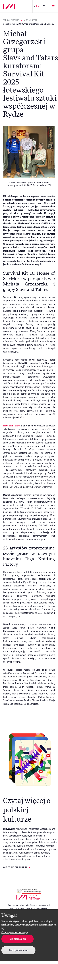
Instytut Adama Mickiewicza (28, 897)
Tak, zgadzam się (17, 939)
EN (37, 6)
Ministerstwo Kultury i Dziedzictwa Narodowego (28, 891)
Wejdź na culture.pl (15, 867)
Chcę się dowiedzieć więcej (14, 932)
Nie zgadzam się (18, 950)
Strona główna (11, 20)
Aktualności (30, 20)
